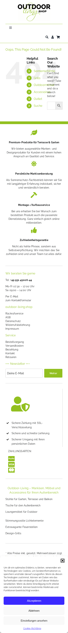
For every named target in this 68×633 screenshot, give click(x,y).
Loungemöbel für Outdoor (21, 511)
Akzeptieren (34, 600)
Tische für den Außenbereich (23, 505)
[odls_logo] (34, 4)
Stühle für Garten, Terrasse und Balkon (28, 499)
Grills (37, 78)
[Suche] (47, 37)
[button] (62, 560)
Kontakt (10, 353)
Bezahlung (11, 349)
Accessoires (42, 92)
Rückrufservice (14, 313)
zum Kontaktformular (18, 300)
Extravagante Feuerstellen (21, 527)
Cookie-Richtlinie (32, 628)
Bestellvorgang (14, 341)
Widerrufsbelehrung (17, 324)
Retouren (11, 357)
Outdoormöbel (44, 85)
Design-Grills (13, 533)
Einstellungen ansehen (34, 620)
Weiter (53, 373)
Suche (38, 105)
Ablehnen (34, 610)
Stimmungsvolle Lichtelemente (24, 520)
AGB (8, 317)
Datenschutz (13, 321)
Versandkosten (14, 345)
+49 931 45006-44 (21, 280)
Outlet (38, 99)
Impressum (12, 328)
